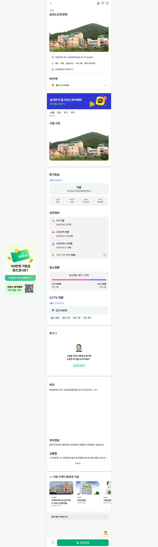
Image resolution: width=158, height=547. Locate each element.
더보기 (77, 463)
